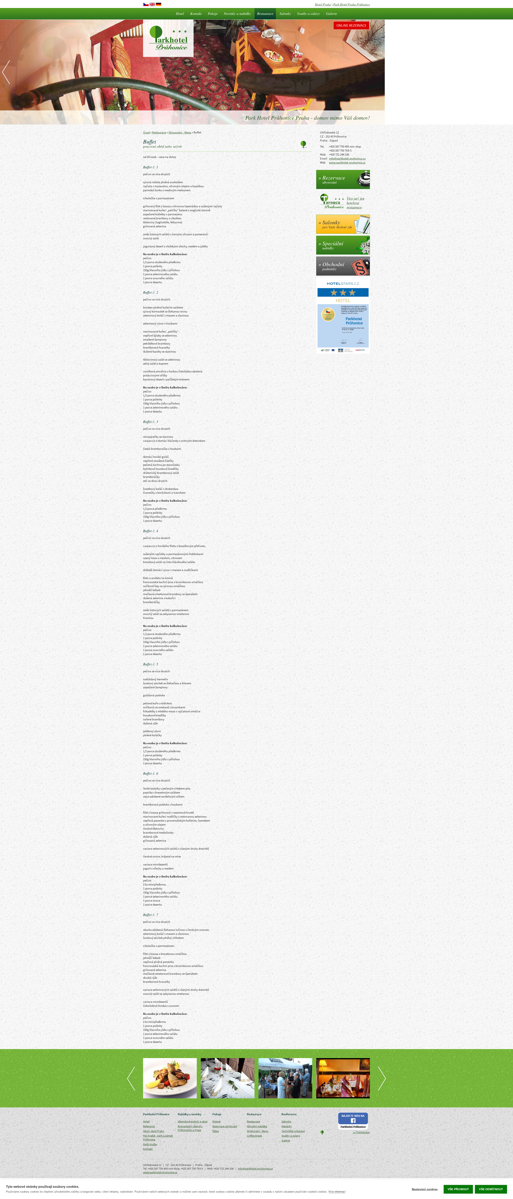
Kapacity (287, 1126)
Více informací (336, 1191)
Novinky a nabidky (237, 13)
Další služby (150, 1144)
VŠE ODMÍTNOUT (491, 1189)
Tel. (322, 146)
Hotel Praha (323, 4)
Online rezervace (351, 25)
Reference (149, 1126)
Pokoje (213, 13)
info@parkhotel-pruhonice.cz (347, 158)
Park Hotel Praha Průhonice (351, 4)
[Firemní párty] (285, 1078)
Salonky (285, 13)
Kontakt (196, 13)
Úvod (146, 132)
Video (215, 1131)
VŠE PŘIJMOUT (458, 1189)
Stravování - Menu (180, 132)
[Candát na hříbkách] (170, 1078)
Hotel (180, 13)
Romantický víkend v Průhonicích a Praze (190, 1128)
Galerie (331, 13)
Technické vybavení (293, 1131)
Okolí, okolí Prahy (153, 1131)
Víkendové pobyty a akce (192, 1121)
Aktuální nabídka (257, 1126)
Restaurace (265, 13)
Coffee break (254, 1135)
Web (322, 162)
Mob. (323, 154)
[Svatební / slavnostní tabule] (227, 1078)
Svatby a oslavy (308, 13)
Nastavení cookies (425, 1189)
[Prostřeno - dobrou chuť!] (343, 1078)
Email (323, 158)
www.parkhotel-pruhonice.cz (347, 162)
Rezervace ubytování (224, 1126)
